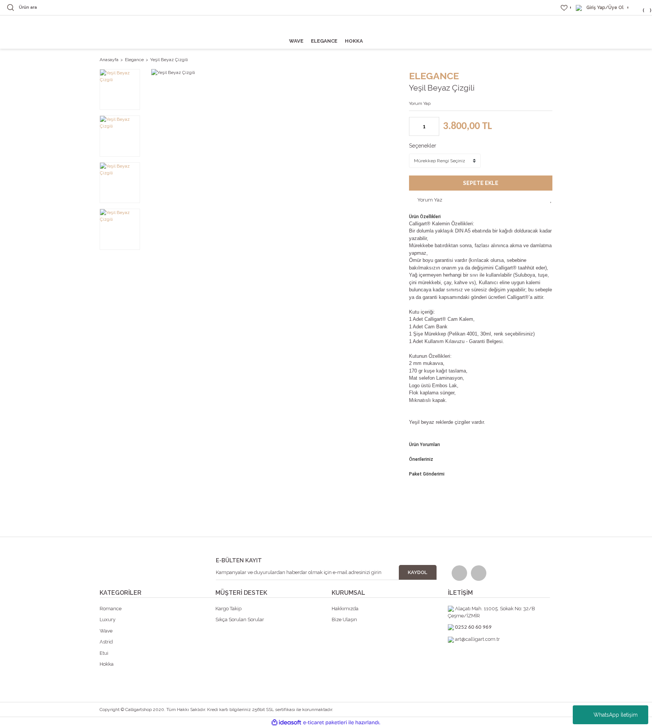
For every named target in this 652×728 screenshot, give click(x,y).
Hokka (107, 664)
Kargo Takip (228, 608)
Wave (106, 631)
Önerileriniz (421, 459)
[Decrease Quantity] (415, 126)
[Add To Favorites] (551, 199)
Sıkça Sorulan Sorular (239, 619)
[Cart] (638, 7)
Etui (104, 653)
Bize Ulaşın (344, 619)
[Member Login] (579, 7)
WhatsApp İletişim (616, 715)
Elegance (434, 76)
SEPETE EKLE (480, 183)
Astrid (106, 642)
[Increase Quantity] (433, 126)
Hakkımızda (345, 608)
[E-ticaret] (325, 722)
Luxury (107, 619)
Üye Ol (616, 7)
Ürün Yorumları (424, 444)
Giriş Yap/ (597, 7)
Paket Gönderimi (426, 474)
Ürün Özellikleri (425, 216)
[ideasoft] (286, 722)
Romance (110, 608)
